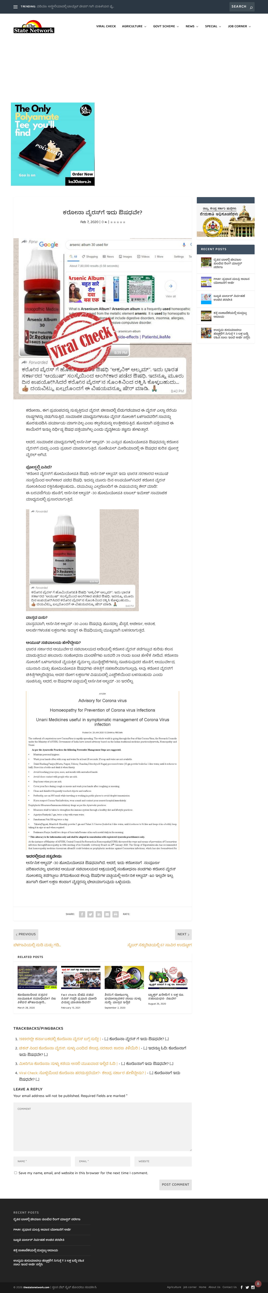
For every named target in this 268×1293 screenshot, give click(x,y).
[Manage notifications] (258, 1283)
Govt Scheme (164, 27)
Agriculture (132, 27)
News (190, 27)
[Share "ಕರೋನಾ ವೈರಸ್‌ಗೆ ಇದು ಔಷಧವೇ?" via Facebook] (82, 914)
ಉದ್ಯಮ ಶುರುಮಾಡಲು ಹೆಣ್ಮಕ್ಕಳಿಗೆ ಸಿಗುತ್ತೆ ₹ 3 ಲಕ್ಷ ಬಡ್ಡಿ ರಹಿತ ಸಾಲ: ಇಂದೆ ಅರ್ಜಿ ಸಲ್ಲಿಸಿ (232, 334)
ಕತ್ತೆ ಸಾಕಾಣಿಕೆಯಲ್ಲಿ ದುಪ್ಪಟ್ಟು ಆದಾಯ (230, 315)
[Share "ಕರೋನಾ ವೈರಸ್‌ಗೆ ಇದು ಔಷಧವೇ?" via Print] (115, 914)
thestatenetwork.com (36, 1287)
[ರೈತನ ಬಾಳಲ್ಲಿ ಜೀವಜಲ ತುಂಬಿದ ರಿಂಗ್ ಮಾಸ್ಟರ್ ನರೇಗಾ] (206, 262)
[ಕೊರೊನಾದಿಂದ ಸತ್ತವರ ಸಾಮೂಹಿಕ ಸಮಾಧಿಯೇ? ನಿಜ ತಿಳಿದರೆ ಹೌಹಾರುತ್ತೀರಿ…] (37, 977)
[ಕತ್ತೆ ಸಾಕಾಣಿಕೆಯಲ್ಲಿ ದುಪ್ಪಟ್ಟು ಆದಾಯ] (206, 316)
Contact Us (230, 1287)
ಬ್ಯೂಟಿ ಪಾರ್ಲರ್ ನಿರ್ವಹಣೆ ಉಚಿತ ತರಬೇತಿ (229, 298)
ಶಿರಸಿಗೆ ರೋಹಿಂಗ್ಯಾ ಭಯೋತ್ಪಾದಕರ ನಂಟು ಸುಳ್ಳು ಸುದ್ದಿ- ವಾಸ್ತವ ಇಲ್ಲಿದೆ (123, 999)
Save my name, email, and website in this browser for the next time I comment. (83, 1173)
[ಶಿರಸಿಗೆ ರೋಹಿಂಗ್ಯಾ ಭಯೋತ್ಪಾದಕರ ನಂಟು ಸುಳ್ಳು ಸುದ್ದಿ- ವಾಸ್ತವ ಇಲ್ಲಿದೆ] (124, 977)
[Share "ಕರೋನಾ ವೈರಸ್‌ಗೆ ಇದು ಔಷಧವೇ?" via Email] (107, 914)
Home (202, 1287)
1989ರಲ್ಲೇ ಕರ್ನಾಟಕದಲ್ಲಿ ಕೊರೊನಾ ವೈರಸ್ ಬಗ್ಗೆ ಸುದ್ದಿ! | (60, 1039)
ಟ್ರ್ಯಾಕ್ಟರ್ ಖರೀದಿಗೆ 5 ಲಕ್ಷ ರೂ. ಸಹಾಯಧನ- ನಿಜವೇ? (166, 997)
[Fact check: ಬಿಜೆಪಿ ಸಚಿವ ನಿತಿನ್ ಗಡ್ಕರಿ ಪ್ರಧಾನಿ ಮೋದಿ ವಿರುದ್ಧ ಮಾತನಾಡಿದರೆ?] (80, 977)
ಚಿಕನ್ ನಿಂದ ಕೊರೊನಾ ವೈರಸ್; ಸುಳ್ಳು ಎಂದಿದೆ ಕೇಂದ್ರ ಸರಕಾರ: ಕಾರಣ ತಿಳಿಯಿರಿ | (79, 1048)
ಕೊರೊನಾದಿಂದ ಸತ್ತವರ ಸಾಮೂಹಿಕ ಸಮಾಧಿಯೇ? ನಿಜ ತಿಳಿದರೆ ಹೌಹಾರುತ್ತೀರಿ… (37, 999)
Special (211, 27)
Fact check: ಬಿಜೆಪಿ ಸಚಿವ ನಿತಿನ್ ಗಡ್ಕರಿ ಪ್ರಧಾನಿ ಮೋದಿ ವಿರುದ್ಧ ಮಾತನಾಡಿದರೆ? (79, 999)
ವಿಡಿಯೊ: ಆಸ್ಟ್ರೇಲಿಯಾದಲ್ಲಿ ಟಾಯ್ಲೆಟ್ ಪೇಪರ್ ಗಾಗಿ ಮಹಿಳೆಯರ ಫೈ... (75, 6)
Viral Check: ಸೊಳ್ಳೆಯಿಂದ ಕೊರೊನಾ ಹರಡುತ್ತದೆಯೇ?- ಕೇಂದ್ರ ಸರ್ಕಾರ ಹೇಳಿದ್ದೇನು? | (82, 1073)
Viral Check (106, 27)
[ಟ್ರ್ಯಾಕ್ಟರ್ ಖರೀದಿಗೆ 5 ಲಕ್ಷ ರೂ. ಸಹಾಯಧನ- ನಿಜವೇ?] (168, 977)
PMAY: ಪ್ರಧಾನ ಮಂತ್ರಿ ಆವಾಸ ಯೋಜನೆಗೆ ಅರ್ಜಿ (232, 281)
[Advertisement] (134, 71)
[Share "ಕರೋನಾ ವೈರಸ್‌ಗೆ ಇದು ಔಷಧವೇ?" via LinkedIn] (99, 914)
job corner (237, 27)
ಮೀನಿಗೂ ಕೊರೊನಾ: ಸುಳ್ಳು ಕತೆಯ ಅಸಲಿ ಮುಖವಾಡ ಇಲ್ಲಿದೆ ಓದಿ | (68, 1064)
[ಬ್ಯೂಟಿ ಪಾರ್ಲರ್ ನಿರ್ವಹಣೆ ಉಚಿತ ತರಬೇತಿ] (206, 299)
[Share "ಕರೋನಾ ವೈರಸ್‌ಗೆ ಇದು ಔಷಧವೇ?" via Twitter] (90, 914)
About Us (214, 1287)
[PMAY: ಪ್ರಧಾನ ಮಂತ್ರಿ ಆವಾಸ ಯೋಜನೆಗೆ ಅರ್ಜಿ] (206, 282)
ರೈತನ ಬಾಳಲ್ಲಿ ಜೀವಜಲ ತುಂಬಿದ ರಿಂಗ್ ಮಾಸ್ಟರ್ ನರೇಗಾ (228, 263)
